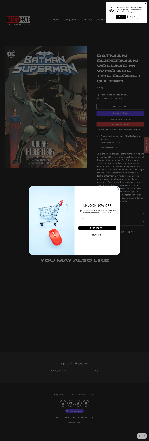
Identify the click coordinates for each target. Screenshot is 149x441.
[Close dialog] (117, 189)
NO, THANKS (97, 235)
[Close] (145, 3)
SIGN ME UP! (97, 228)
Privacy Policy (127, 12)
